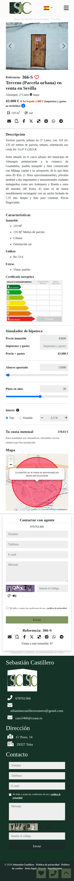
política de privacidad (57, 608)
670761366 (37, 526)
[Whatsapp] (54, 121)
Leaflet (34, 509)
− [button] (11, 464)
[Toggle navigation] (66, 8)
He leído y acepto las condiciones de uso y (38, 608)
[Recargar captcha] (9, 596)
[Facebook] (24, 121)
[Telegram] (61, 121)
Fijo (11, 417)
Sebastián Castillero (24, 864)
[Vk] (46, 121)
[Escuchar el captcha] (14, 596)
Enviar (37, 619)
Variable (28, 417)
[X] (31, 121)
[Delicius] (39, 121)
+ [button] (11, 458)
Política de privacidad (48, 864)
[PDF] (17, 121)
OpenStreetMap (48, 509)
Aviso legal (31, 868)
